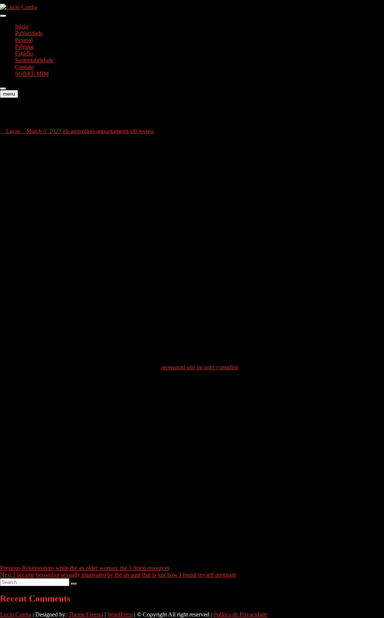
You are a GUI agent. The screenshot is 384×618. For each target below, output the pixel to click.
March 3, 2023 (44, 131)
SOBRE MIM (32, 73)
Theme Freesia (85, 614)
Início (21, 26)
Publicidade (29, 33)
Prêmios (24, 47)
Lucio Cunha (15, 614)
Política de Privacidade (240, 614)
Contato (24, 67)
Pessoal (24, 40)
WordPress (120, 614)
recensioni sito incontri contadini (199, 367)
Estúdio (24, 53)
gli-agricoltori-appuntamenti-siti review (108, 131)
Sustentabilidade (34, 60)
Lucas (12, 131)
